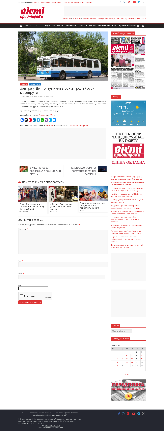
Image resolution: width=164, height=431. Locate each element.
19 (122, 362)
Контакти (83, 26)
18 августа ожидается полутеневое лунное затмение (84, 171)
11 (117, 359)
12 (122, 359)
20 (127, 362)
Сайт (20, 285)
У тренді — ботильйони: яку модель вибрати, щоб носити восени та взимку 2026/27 (126, 239)
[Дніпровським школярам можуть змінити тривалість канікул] (93, 187)
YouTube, (49, 125)
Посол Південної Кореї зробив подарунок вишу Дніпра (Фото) (32, 206)
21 (132, 362)
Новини (28, 26)
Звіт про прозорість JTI (58, 415)
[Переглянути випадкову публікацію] (143, 25)
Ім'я (20, 261)
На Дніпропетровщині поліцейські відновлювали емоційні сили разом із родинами (125, 219)
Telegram (43, 115)
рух (44, 96)
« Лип (127, 374)
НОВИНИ (24, 84)
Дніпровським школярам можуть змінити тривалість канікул (93, 205)
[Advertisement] (105, 11)
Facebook (74, 125)
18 (117, 362)
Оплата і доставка (30, 413)
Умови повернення (46, 413)
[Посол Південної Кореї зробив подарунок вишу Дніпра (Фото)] (32, 187)
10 (112, 359)
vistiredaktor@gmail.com (53, 428)
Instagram (83, 125)
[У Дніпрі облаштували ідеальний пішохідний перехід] (63, 187)
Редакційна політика (107, 26)
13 (127, 359)
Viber (51, 115)
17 (112, 362)
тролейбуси (50, 96)
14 (132, 359)
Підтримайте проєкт (127, 26)
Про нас (92, 26)
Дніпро (34, 96)
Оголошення (57, 26)
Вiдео (47, 26)
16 (142, 359)
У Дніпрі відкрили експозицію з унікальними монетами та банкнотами (58, 2)
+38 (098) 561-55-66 (52, 425)
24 (112, 366)
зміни (40, 96)
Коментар (23, 229)
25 (117, 366)
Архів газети (71, 26)
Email (21, 273)
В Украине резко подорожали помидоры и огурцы (45, 171)
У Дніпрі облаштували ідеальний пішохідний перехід (61, 206)
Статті (38, 26)
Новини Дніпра (35, 84)
